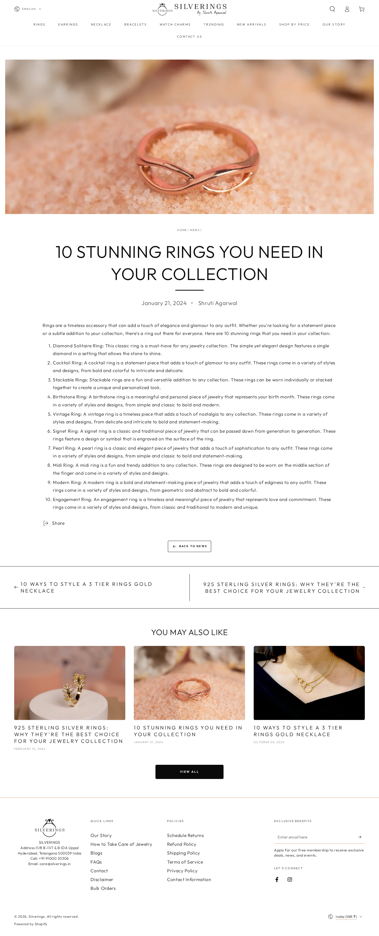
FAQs (96, 862)
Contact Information (189, 879)
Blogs (96, 853)
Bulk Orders (103, 888)
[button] (332, 9)
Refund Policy (181, 844)
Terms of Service (185, 862)
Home (182, 230)
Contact (99, 871)
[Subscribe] (361, 837)
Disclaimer (101, 879)
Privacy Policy (182, 871)
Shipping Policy (183, 853)
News (195, 230)
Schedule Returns (185, 835)
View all (189, 772)
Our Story (101, 835)
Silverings (37, 916)
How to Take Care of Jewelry (121, 844)
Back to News (193, 546)
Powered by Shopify (30, 924)
